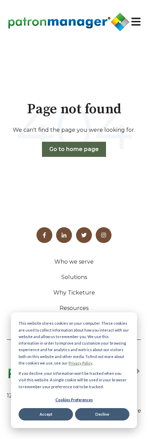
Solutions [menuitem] (74, 277)
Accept (46, 414)
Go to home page (74, 149)
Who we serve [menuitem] (74, 261)
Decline (102, 414)
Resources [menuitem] (74, 308)
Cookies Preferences (74, 399)
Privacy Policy (80, 363)
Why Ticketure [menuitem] (74, 292)
